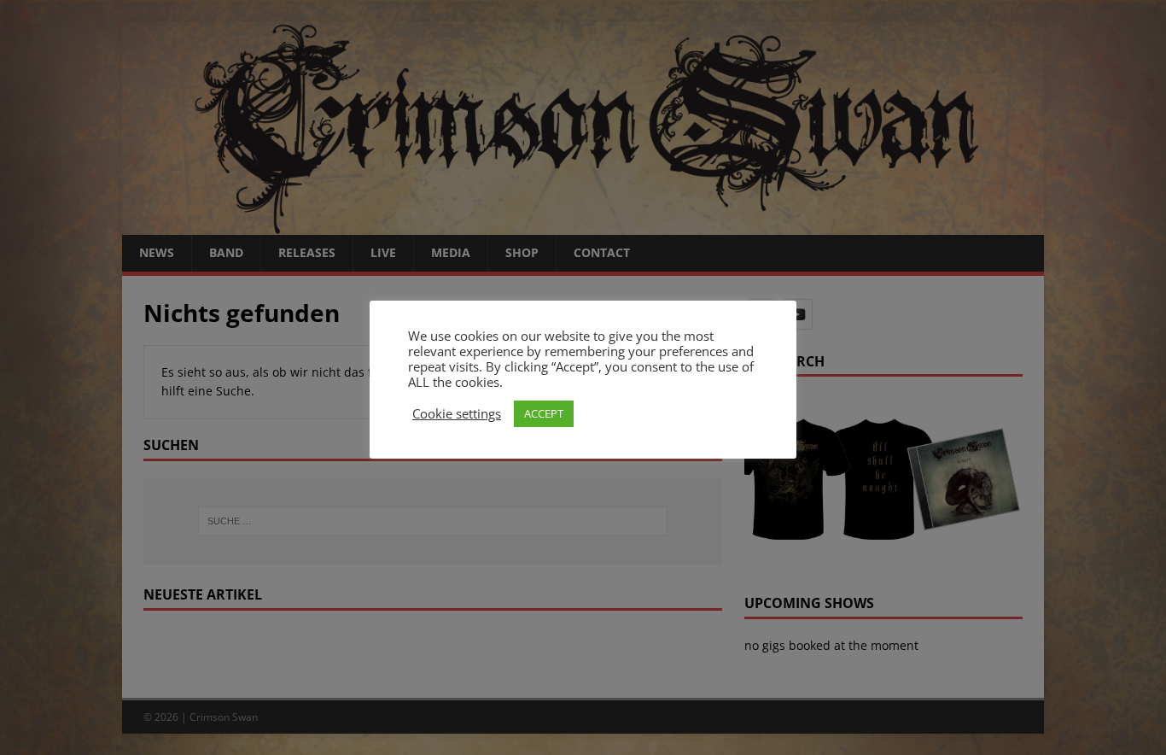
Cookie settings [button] (456, 413)
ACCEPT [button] (543, 413)
